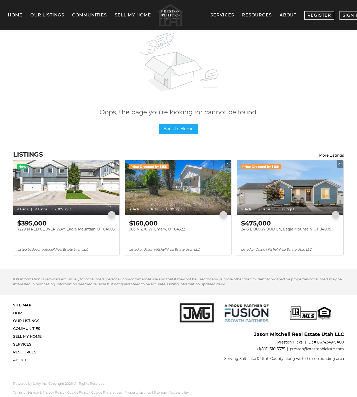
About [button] (288, 15)
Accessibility (179, 392)
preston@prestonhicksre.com (317, 349)
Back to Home (179, 128)
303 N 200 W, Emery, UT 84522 (157, 229)
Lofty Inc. (40, 384)
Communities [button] (89, 15)
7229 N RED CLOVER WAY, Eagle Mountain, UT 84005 (66, 229)
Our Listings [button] (47, 15)
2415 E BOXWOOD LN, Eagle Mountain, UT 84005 (286, 229)
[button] (29, 313)
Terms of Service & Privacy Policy (39, 392)
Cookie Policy (78, 392)
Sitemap (160, 392)
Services (222, 15)
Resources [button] (257, 15)
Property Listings (137, 392)
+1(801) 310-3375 (271, 349)
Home (15, 15)
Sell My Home (133, 15)
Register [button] (319, 15)
